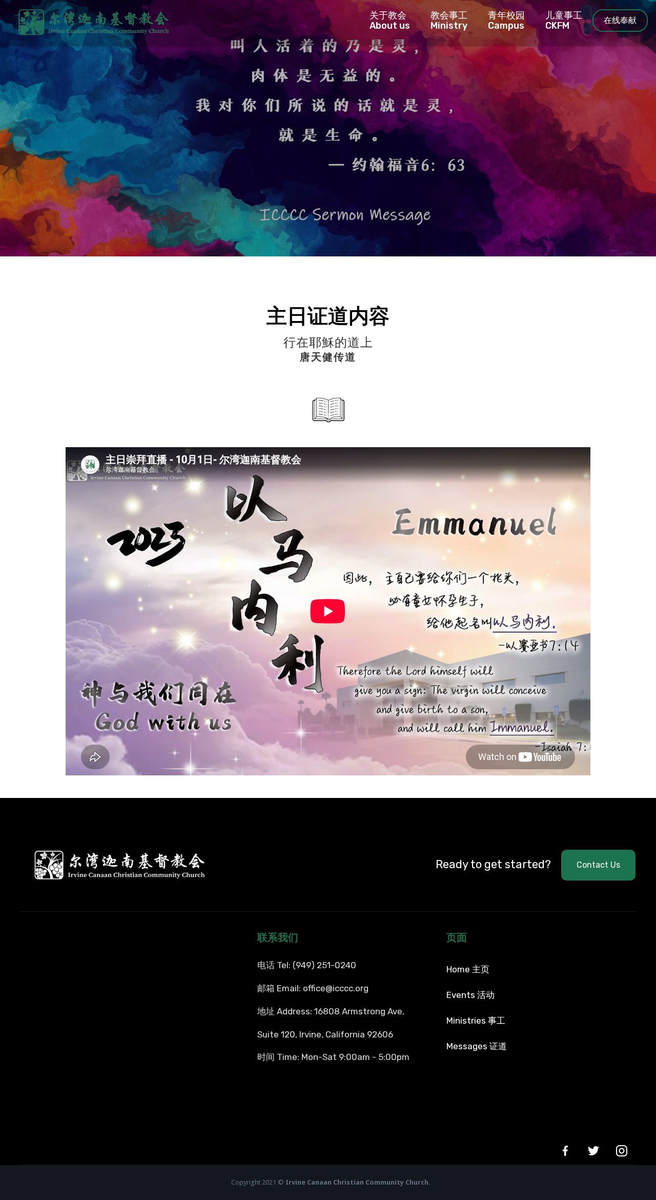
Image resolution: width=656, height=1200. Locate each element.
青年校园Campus (506, 20)
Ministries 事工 (475, 1020)
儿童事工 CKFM (563, 20)
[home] (84, 20)
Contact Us (598, 865)
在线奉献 (620, 20)
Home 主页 (467, 969)
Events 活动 (470, 995)
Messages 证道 (476, 1046)
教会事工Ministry (448, 20)
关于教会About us (390, 20)
